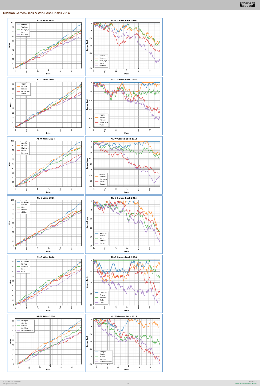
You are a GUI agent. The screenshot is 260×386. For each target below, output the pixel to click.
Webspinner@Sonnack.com (246, 383)
